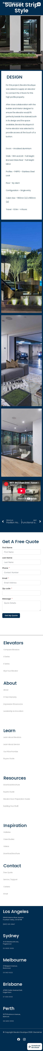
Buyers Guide (8, 758)
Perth (8, 1008)
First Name (7, 547)
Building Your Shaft (10, 806)
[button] (39, 4)
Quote (21, 1049)
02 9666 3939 (8, 948)
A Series (6, 656)
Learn (13, 1049)
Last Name (7, 558)
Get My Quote (11, 615)
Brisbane (12, 984)
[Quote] (21, 1044)
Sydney (11, 936)
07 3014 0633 (8, 997)
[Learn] (13, 1044)
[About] (4, 1044)
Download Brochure (11, 785)
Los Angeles (16, 911)
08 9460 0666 (8, 1021)
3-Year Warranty (10, 697)
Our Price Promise (10, 751)
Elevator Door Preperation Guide (16, 799)
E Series (6, 664)
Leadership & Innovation (13, 711)
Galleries (7, 832)
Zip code (6, 588)
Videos (6, 846)
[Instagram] (24, 1039)
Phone (5, 568)
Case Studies (9, 839)
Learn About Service (11, 744)
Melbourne (14, 960)
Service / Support (10, 879)
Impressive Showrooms (13, 704)
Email (4, 578)
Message (6, 599)
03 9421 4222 (8, 972)
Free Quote (7, 872)
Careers (6, 887)
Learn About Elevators (12, 737)
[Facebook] (19, 1039)
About (6, 690)
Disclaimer (37, 1032)
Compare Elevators (11, 649)
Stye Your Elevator (10, 671)
